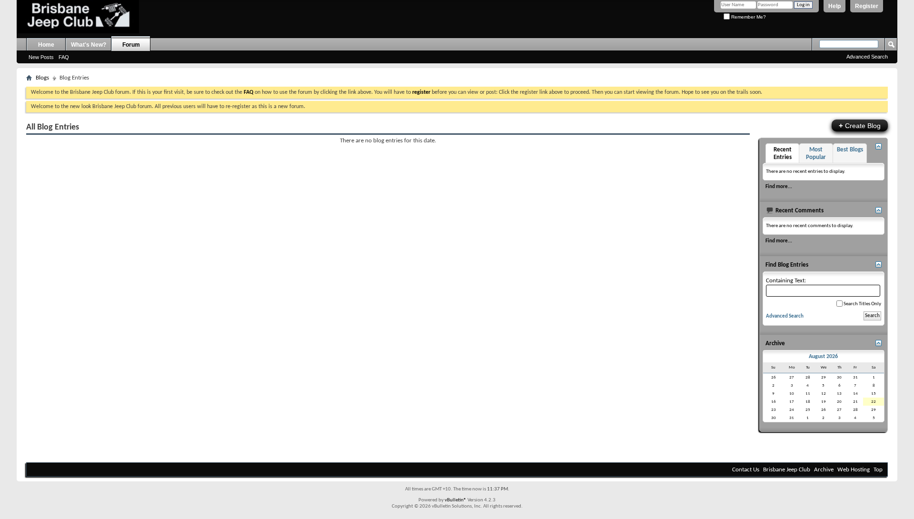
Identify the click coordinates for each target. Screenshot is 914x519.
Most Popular (816, 153)
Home (46, 44)
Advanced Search (867, 57)
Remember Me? (748, 17)
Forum (131, 44)
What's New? (88, 44)
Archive (824, 470)
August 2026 (823, 356)
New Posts (41, 57)
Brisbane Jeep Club (786, 470)
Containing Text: (786, 281)
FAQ (64, 57)
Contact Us (745, 470)
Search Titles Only (862, 304)
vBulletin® (456, 500)
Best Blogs (850, 150)
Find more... (778, 187)
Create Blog (860, 125)
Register (866, 6)
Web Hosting (853, 470)
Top (878, 470)
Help (834, 6)
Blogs (42, 78)
